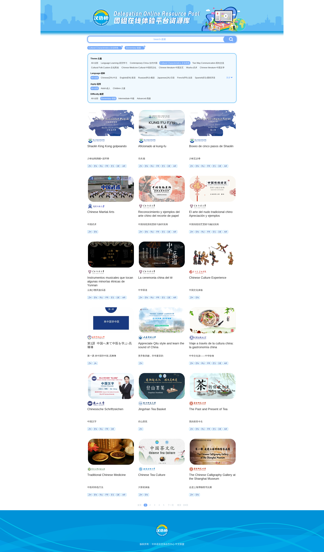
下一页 (171, 505)
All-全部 (94, 63)
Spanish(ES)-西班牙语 (205, 78)
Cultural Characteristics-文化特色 (105, 47)
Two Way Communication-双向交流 (208, 63)
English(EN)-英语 (128, 78)
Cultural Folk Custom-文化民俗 (105, 67)
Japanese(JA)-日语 (166, 78)
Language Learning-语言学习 (114, 63)
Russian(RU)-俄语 (146, 78)
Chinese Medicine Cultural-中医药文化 (139, 67)
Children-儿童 (119, 88)
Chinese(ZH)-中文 (109, 78)
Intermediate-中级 (126, 98)
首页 (139, 505)
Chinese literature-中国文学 (212, 67)
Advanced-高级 (144, 98)
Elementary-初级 (135, 47)
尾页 (179, 505)
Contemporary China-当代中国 (143, 63)
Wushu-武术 (191, 67)
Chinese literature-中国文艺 (171, 67)
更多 (228, 78)
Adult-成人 (105, 88)
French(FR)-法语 (184, 78)
